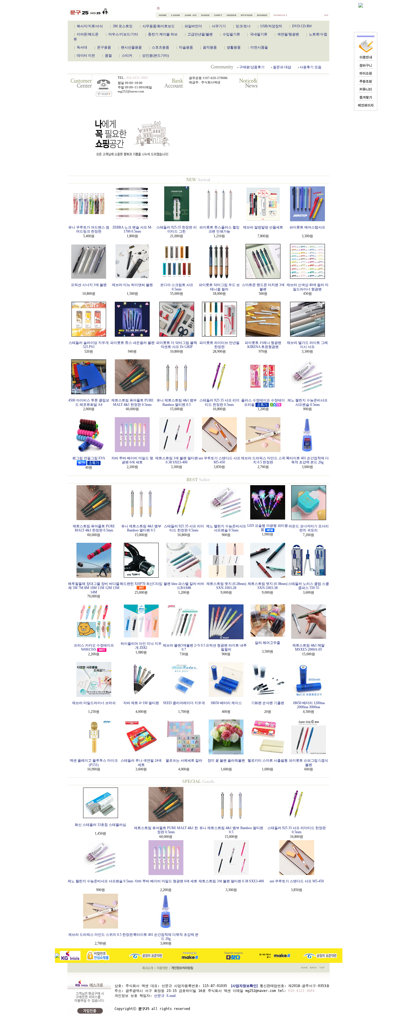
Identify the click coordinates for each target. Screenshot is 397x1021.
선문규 (159, 996)
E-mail (171, 996)
